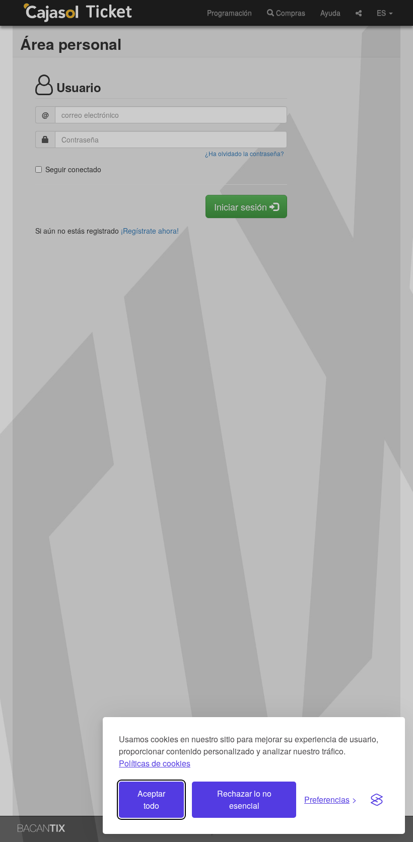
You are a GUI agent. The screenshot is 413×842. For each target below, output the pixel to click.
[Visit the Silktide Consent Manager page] (377, 800)
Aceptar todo (151, 799)
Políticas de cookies (154, 763)
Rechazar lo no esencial (244, 799)
